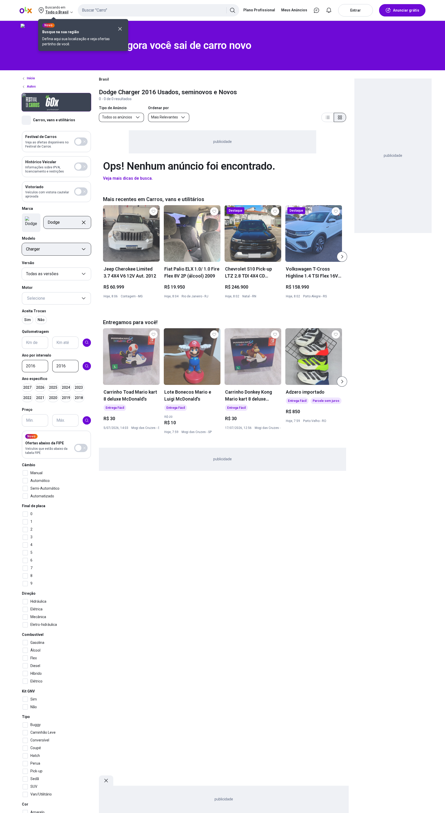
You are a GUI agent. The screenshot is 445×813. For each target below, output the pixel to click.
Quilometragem (35, 332)
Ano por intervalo (36, 355)
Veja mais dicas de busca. (128, 178)
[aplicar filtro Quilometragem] (87, 342)
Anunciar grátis (406, 10)
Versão (28, 263)
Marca (27, 208)
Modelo (28, 238)
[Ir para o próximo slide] (342, 257)
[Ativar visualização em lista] (327, 117)
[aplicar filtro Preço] (87, 420)
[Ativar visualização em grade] (340, 117)
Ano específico (34, 379)
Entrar (355, 10)
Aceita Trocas (34, 311)
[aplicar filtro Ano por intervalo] (87, 366)
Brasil (104, 79)
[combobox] (158, 10)
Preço (27, 410)
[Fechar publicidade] (106, 780)
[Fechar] (120, 28)
